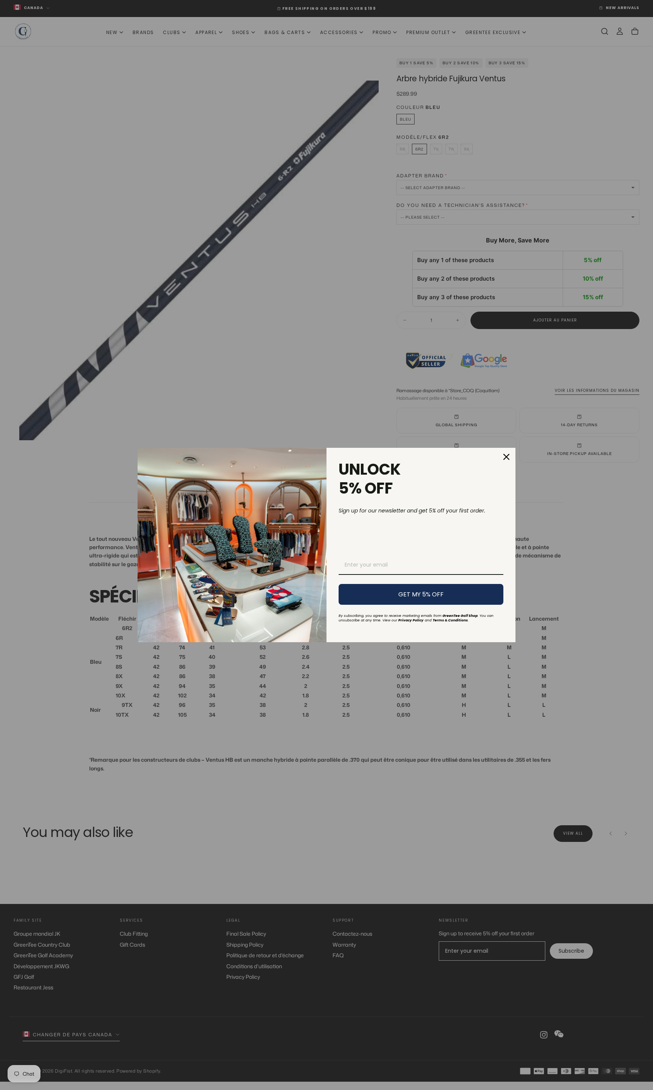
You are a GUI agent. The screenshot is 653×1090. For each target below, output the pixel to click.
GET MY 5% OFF (421, 594)
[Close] (506, 457)
